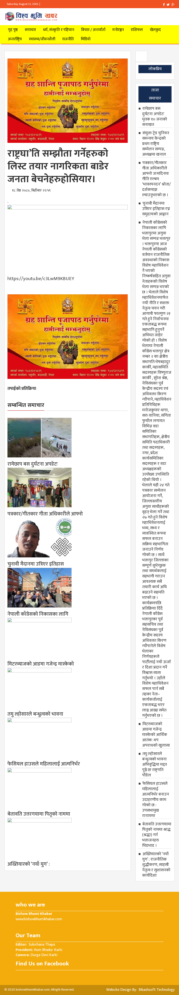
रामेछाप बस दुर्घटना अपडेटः (32, 464)
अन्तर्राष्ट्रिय (15, 39)
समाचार (30, 30)
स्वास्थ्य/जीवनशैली (42, 39)
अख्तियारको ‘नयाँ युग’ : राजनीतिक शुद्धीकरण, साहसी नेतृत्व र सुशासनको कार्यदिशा (156, 865)
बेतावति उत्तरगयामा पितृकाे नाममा (38, 814)
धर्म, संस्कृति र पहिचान (58, 30)
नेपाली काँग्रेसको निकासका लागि (37, 614)
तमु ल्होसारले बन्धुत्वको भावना (35, 714)
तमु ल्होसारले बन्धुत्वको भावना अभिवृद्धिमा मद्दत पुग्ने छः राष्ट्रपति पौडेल (154, 764)
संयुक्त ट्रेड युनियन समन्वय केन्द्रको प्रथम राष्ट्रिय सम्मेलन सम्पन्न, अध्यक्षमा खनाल (155, 144)
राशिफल (137, 30)
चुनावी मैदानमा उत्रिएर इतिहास (35, 564)
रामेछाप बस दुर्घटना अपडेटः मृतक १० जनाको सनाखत (154, 116)
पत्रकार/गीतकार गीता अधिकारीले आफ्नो (45, 514)
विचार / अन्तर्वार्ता (93, 30)
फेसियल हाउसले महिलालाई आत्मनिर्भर (43, 764)
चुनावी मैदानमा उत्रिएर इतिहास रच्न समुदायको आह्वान (156, 209)
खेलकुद (155, 30)
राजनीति (68, 39)
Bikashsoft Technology (156, 990)
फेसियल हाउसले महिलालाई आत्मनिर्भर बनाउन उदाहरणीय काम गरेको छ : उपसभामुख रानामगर (155, 799)
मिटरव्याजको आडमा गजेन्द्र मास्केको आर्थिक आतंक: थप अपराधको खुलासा (156, 735)
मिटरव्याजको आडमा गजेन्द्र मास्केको (40, 664)
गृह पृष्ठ (13, 30)
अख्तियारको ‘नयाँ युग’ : (28, 864)
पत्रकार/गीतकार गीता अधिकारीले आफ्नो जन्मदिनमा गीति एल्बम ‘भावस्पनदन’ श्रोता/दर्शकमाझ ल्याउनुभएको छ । (156, 179)
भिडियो (85, 39)
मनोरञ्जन (118, 30)
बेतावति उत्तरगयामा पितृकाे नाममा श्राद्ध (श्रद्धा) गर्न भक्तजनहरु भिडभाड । (156, 835)
